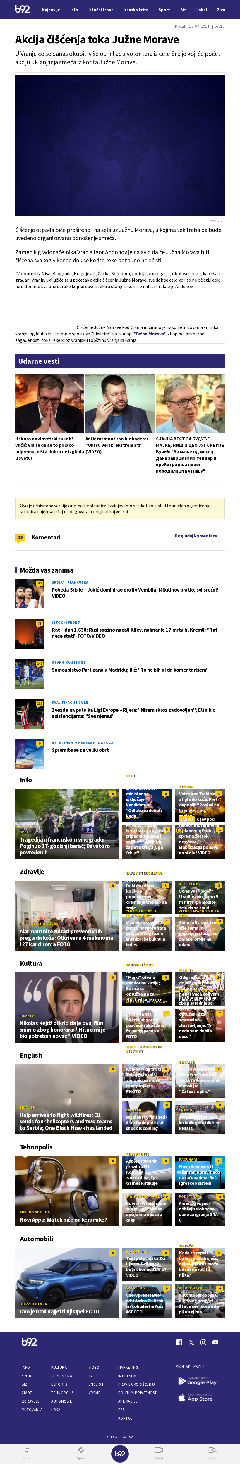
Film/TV (27, 1015)
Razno (132, 818)
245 (39, 663)
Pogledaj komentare (196, 536)
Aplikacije (128, 1401)
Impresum (127, 1375)
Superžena (61, 1375)
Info (26, 1367)
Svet (24, 832)
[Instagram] (203, 1342)
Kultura (59, 1367)
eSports (59, 1384)
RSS (121, 1409)
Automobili (62, 1401)
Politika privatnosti (138, 1392)
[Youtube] (215, 1342)
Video (94, 1367)
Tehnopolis (62, 1392)
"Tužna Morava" (150, 334)
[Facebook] (179, 1342)
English (27, 1107)
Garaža (186, 1246)
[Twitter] (191, 1342)
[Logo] (22, 9)
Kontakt (126, 1418)
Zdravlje (31, 1401)
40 (39, 583)
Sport (28, 1375)
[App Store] (197, 1398)
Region (186, 786)
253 (39, 703)
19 (20, 537)
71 (39, 623)
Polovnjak (137, 1251)
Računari (188, 1159)
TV (91, 1375)
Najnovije (51, 9)
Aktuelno (188, 884)
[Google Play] (197, 1381)
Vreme (95, 1392)
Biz (25, 1384)
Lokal (56, 1409)
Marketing (128, 1367)
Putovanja (32, 1409)
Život (27, 1392)
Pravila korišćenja (137, 1384)
